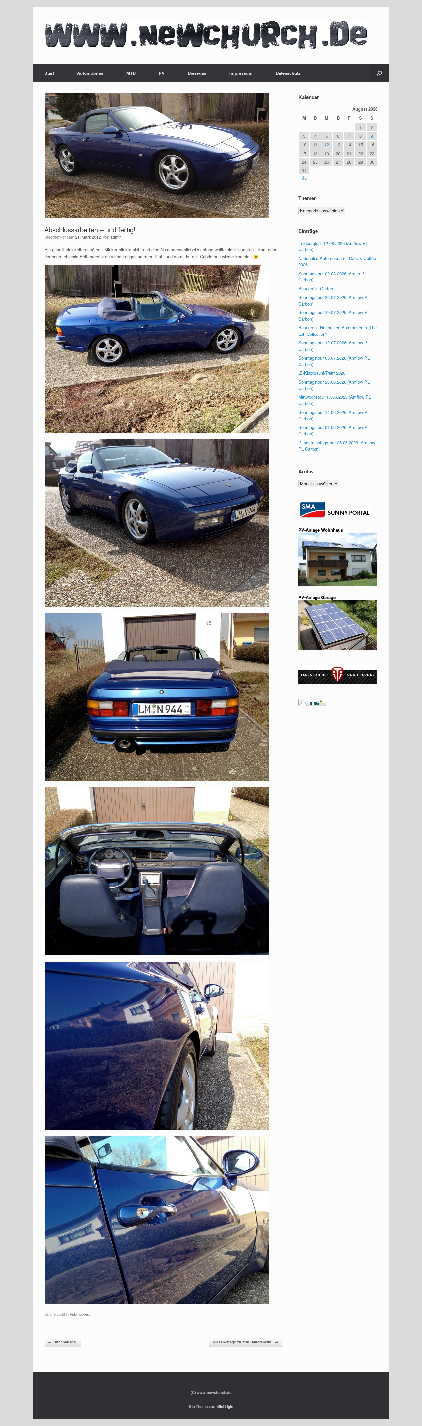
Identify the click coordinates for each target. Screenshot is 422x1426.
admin (116, 237)
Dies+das (197, 73)
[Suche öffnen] (379, 73)
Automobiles (90, 73)
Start (49, 73)
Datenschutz (288, 73)
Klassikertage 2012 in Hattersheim (245, 1341)
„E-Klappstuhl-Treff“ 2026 (321, 373)
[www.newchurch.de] (206, 35)
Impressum (241, 73)
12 (326, 144)
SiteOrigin (224, 1406)
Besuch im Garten (315, 288)
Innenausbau (63, 1341)
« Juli (303, 178)
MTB (131, 73)
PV (162, 73)
